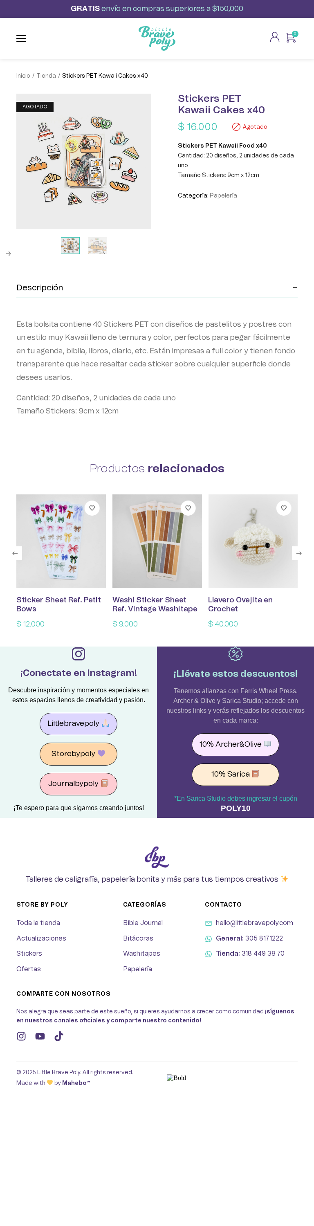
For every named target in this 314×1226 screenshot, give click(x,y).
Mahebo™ (76, 1083)
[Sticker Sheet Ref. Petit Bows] (61, 541)
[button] (15, 553)
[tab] (157, 288)
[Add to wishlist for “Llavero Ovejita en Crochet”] (284, 508)
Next (8, 254)
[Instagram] (21, 1036)
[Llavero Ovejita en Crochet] (253, 541)
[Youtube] (40, 1036)
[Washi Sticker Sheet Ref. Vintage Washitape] (157, 541)
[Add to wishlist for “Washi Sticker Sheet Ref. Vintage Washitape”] (187, 508)
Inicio (23, 76)
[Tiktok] (59, 1036)
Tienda (46, 76)
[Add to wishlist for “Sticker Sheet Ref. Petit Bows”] (92, 508)
